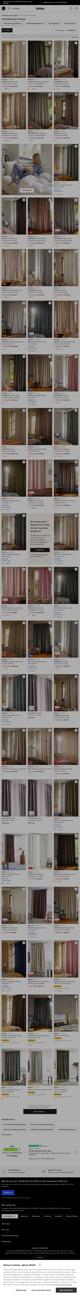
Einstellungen (21, 1290)
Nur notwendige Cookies (41, 1290)
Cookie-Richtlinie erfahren (62, 1285)
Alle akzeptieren (66, 1290)
